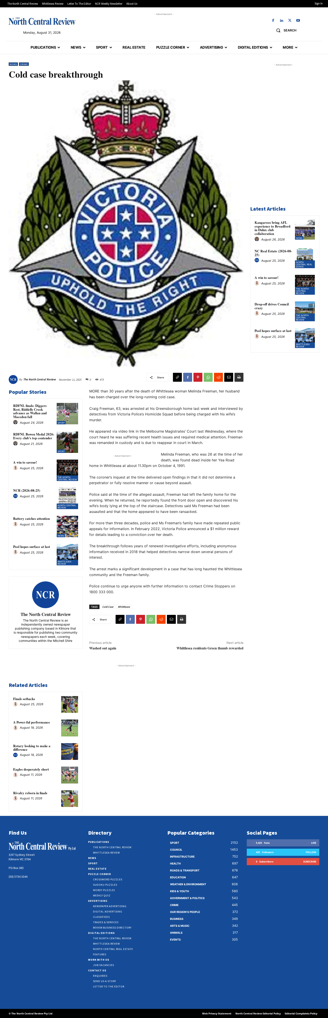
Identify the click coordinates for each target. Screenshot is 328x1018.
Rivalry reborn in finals (30, 792)
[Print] (239, 377)
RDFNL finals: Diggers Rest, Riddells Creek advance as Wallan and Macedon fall (30, 411)
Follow (311, 852)
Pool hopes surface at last (31, 546)
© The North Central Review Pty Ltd (30, 1013)
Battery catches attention (31, 518)
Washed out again (102, 648)
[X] (290, 21)
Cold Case (107, 606)
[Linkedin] (281, 21)
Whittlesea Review (64, 562)
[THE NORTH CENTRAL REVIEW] (41, 21)
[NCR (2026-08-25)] (67, 498)
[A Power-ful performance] (69, 727)
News (13, 64)
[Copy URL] (177, 377)
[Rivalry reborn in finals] (69, 798)
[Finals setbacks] (69, 704)
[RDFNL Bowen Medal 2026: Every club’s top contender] (67, 442)
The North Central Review (39, 379)
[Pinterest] (197, 377)
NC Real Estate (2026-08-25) (273, 253)
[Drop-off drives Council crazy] (305, 311)
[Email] (228, 377)
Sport (61, 422)
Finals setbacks (24, 698)
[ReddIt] (218, 377)
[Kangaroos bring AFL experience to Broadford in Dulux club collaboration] (305, 230)
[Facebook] (273, 21)
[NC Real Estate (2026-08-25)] (305, 258)
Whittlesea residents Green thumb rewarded (209, 648)
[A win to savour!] (67, 470)
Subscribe (309, 861)
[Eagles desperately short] (69, 775)
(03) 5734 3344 (18, 877)
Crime (24, 64)
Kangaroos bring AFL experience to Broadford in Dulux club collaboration (272, 228)
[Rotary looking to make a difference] (69, 751)
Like (313, 842)
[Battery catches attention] (67, 526)
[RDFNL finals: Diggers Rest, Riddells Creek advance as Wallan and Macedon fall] (67, 413)
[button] (284, 30)
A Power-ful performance (31, 722)
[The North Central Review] (14, 379)
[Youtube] (298, 21)
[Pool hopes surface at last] (67, 554)
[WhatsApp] (208, 377)
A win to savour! (25, 462)
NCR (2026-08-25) (26, 490)
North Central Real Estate (304, 264)
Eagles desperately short (31, 769)
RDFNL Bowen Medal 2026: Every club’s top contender (33, 436)
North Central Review (67, 506)
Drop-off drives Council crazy (272, 306)
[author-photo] (16, 422)
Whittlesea (124, 606)
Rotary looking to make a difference (31, 747)
